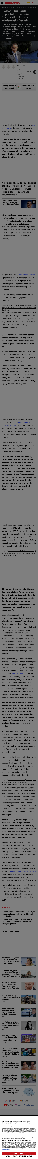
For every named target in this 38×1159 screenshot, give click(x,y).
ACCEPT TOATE (19, 1153)
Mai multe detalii (17, 1127)
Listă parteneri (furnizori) (6, 1149)
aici (30, 1133)
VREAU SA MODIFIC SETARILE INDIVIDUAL (19, 1156)
